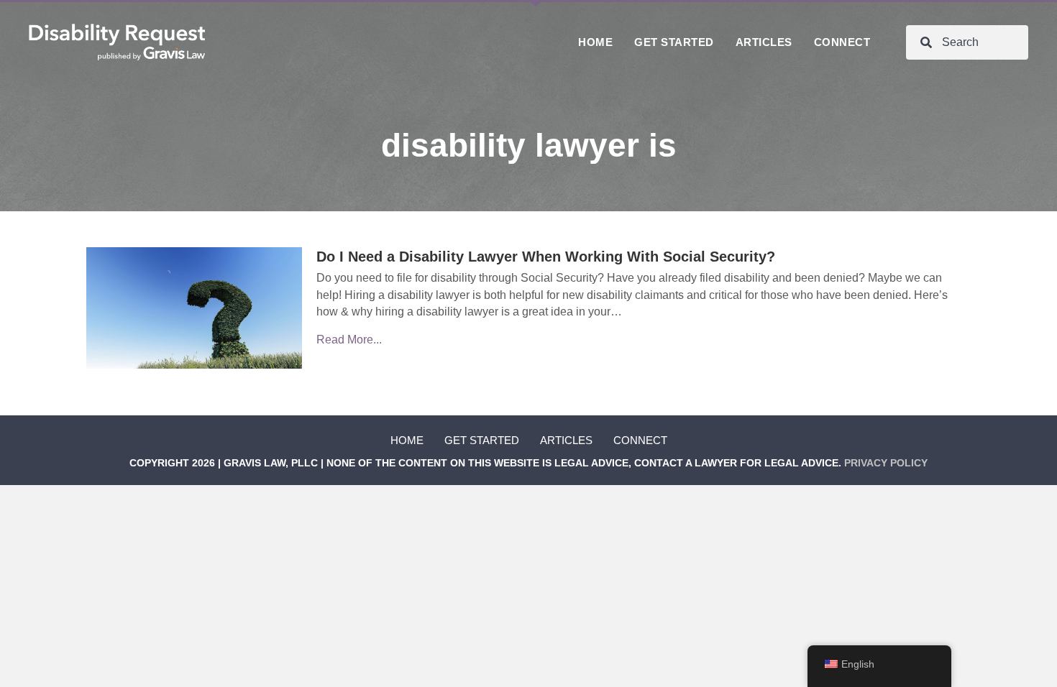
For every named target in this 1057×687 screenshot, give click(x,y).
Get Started (481, 440)
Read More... (349, 339)
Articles (566, 440)
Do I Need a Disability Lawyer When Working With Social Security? (545, 256)
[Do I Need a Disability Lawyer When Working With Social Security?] (194, 307)
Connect (640, 440)
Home (407, 440)
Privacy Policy (886, 463)
